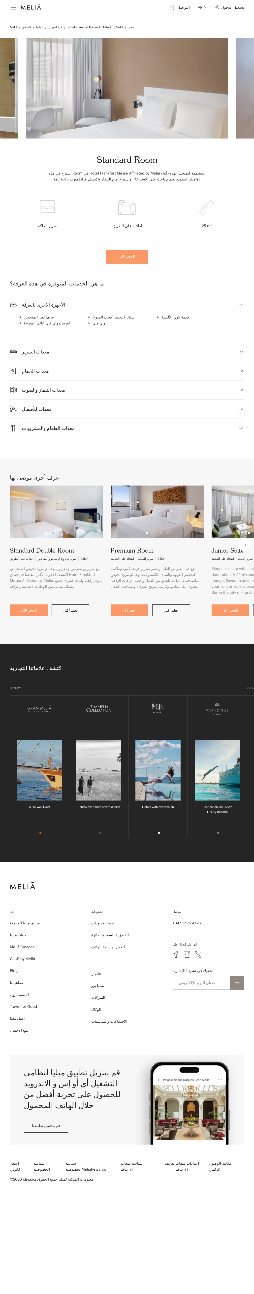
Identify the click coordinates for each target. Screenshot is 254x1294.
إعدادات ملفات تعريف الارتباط (182, 1166)
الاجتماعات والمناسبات (109, 1021)
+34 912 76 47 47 (187, 923)
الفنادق (26, 27)
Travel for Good (23, 1006)
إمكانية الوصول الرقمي (220, 1166)
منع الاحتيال (19, 1030)
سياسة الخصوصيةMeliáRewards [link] (85, 1166)
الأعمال (96, 974)
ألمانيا (39, 27)
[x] (197, 954)
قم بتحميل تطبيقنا (46, 1125)
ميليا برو (97, 985)
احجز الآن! (127, 256)
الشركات (98, 997)
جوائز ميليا (18, 935)
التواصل (177, 911)
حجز (131, 27)
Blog (14, 970)
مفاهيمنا (16, 982)
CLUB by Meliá (22, 958)
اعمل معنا (17, 1018)
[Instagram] (187, 954)
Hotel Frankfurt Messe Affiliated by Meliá (95, 27)
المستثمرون (19, 994)
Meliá (13, 27)
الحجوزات (97, 911)
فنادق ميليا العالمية (25, 923)
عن (12, 911)
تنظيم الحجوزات (104, 923)
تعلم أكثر (70, 610)
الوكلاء (96, 1009)
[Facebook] (176, 954)
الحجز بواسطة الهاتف (108, 946)
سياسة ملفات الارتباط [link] (132, 1166)
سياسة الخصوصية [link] (41, 1166)
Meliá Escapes (22, 946)
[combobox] (203, 7)
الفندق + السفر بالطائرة (110, 935)
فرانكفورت (55, 27)
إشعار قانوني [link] (15, 1166)
